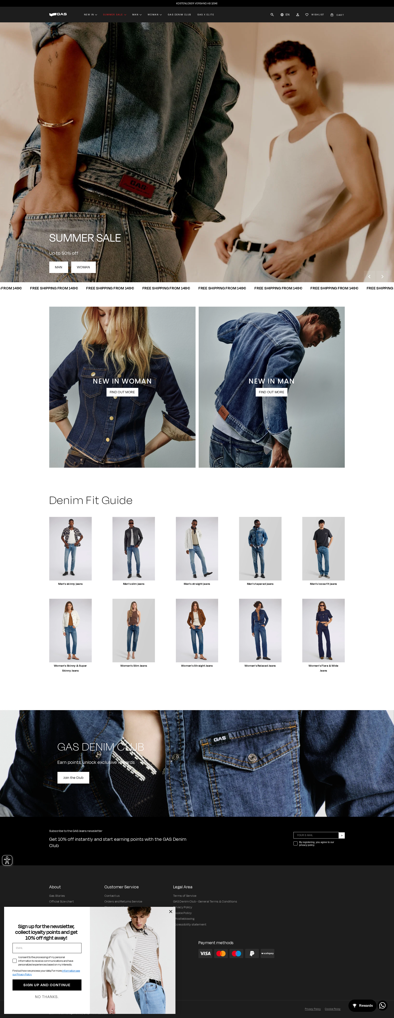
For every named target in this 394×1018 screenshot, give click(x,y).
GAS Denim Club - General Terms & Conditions (205, 901)
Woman (153, 14)
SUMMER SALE (113, 14)
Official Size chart (61, 901)
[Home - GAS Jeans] (58, 14)
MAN (58, 267)
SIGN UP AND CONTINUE (47, 985)
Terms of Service (185, 896)
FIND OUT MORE (122, 392)
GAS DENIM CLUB (179, 14)
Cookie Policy (182, 913)
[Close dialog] (171, 911)
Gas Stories (57, 896)
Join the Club (73, 777)
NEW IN (89, 14)
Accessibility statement (189, 924)
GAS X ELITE (205, 14)
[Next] (382, 276)
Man (135, 14)
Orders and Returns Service (123, 901)
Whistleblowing (184, 919)
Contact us (112, 896)
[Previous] (369, 276)
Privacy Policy (182, 907)
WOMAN (83, 267)
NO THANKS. (47, 997)
